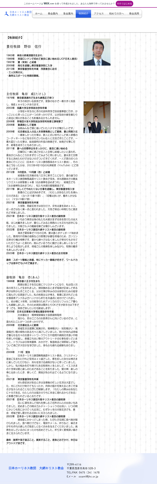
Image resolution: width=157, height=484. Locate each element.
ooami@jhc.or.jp (88, 476)
